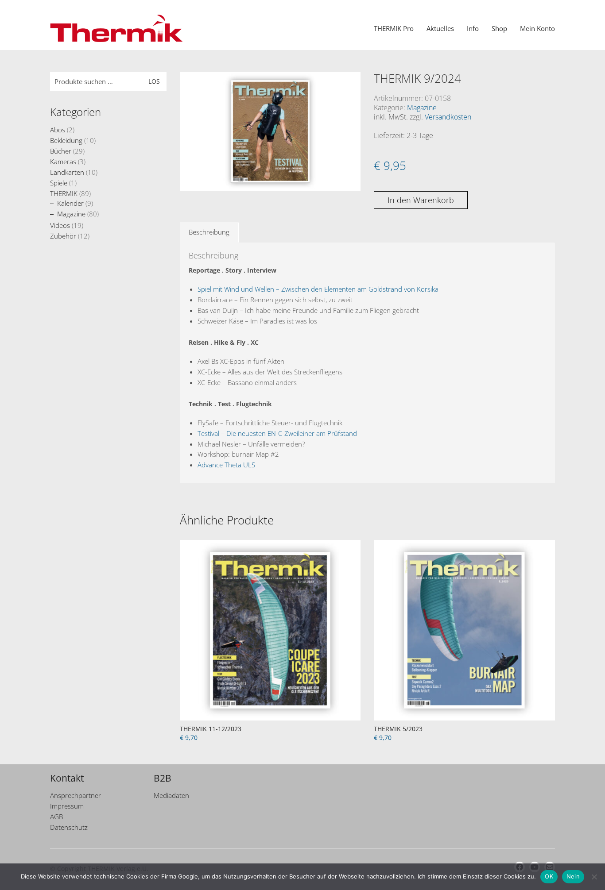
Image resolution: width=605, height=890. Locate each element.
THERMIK (64, 193)
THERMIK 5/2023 (398, 728)
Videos (60, 225)
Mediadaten (171, 795)
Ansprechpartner (75, 795)
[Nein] (593, 876)
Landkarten (67, 172)
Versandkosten (448, 117)
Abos (57, 129)
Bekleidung (66, 140)
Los (154, 81)
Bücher (60, 150)
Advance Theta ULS (226, 464)
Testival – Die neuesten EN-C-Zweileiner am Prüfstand (277, 433)
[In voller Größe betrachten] (191, 86)
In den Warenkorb (421, 200)
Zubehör (63, 235)
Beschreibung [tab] (209, 231)
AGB (56, 816)
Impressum (67, 805)
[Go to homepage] (116, 28)
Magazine (422, 107)
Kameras (63, 161)
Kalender (70, 203)
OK (549, 876)
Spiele (58, 182)
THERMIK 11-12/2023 (210, 728)
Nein (573, 876)
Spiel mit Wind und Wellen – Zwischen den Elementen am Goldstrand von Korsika (318, 289)
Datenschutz (69, 827)
